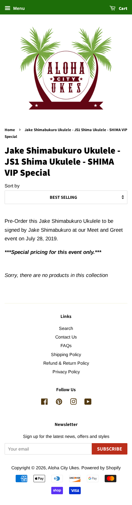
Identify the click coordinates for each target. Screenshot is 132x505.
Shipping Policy (66, 354)
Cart (122, 8)
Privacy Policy (66, 371)
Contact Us (66, 337)
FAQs (66, 345)
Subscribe (109, 449)
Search (66, 328)
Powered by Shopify (101, 467)
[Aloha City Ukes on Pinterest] (59, 402)
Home (10, 129)
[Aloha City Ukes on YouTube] (87, 402)
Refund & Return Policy (66, 363)
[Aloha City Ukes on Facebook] (44, 402)
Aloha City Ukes (63, 467)
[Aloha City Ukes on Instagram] (73, 402)
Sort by (12, 185)
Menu (18, 8)
